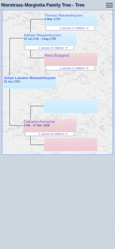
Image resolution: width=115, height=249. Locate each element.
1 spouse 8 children (52, 47)
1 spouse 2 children (72, 28)
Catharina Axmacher (39, 122)
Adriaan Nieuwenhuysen (42, 35)
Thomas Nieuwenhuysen (64, 15)
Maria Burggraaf (57, 55)
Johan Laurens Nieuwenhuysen (30, 78)
